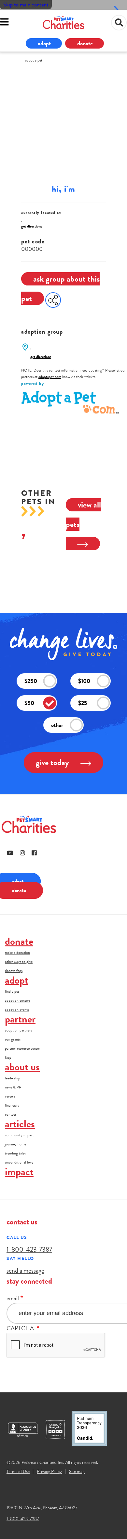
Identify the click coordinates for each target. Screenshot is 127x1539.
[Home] (63, 22)
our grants (13, 1039)
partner (20, 1019)
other (57, 724)
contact (10, 1114)
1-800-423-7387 (29, 1249)
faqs (8, 1057)
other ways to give (19, 962)
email (13, 1298)
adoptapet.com (49, 377)
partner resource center (22, 1048)
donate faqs (13, 971)
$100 (84, 680)
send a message (25, 1270)
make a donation (17, 952)
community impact (19, 1135)
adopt (44, 43)
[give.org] (26, 1429)
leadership (12, 1078)
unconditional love (19, 1162)
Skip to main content (26, 5)
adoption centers (17, 1000)
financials (12, 1105)
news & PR (13, 1087)
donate (85, 43)
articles (20, 1124)
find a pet (12, 991)
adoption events (17, 1009)
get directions (31, 226)
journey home (15, 1144)
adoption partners (18, 1030)
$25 (82, 702)
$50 (29, 702)
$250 (30, 680)
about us (22, 1067)
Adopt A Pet (33, 60)
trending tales (15, 1153)
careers (10, 1096)
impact (19, 1171)
